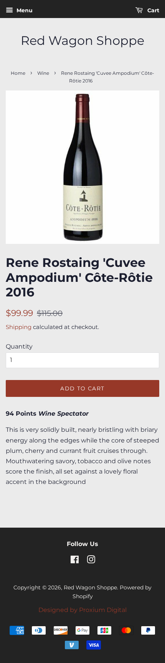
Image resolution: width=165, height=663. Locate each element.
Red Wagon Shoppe (82, 40)
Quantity (19, 346)
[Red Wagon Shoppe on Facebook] (74, 561)
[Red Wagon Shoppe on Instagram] (91, 561)
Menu (24, 10)
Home (18, 73)
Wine (43, 73)
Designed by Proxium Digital (82, 610)
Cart (152, 10)
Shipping (18, 327)
